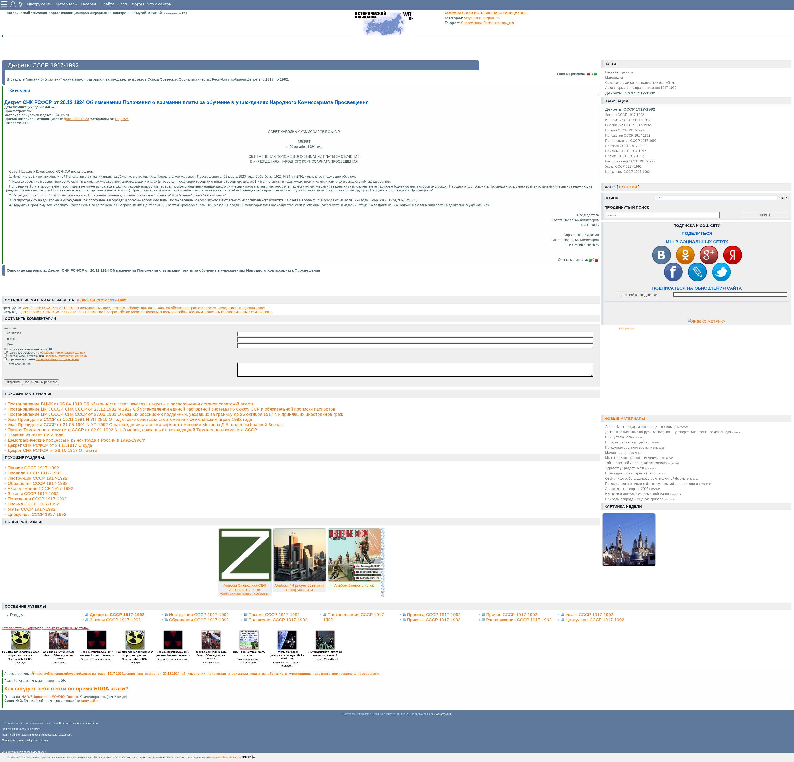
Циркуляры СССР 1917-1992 (627, 171)
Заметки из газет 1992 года (35, 434)
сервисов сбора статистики (225, 757)
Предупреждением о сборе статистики (25, 740)
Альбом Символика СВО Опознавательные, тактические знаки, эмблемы (244, 589)
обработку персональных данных (62, 352)
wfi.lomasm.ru (444, 714)
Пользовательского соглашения (57, 359)
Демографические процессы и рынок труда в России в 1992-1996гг (76, 440)
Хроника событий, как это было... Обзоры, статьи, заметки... (58, 655)
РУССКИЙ (628, 187)
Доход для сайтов (626, 329)
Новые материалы (625, 419)
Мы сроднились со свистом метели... (639, 458)
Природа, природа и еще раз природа (640, 499)
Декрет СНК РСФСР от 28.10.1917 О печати (52, 450)
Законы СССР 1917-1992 (624, 115)
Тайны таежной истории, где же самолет (642, 463)
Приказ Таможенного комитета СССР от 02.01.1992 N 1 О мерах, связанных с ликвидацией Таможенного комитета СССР (132, 429)
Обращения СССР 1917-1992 (628, 125)
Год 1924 (122, 119)
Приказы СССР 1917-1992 (625, 151)
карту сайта (89, 700)
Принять (247, 756)
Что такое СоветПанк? (325, 659)
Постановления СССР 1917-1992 (631, 140)
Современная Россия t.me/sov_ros (487, 23)
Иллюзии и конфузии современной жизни (643, 494)
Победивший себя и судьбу (632, 442)
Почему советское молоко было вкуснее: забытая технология (658, 483)
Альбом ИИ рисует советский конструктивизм (299, 587)
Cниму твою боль (624, 437)
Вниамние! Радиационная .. (96, 659)
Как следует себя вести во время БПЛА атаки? (66, 689)
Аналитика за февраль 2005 (632, 489)
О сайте (106, 4)
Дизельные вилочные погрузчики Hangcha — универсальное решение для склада (674, 432)
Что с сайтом (159, 4)
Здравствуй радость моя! (630, 468)
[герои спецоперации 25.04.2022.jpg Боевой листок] (354, 580)
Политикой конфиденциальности (21, 728)
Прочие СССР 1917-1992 (624, 156)
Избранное (490, 18)
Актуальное (473, 18)
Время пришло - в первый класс (636, 473)
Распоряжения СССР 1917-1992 (630, 161)
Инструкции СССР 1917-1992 (628, 120)
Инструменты (40, 4)
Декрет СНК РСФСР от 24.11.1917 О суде (50, 445)
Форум (138, 4)
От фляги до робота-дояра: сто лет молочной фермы (651, 478)
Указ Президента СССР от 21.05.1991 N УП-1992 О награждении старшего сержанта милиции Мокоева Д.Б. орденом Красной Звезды (145, 424)
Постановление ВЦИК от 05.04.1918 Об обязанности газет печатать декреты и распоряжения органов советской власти (131, 403)
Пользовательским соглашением (78, 723)
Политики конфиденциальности (66, 355)
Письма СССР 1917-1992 (624, 130)
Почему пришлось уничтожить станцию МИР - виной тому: (287, 655)
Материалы (67, 4)
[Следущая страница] (383, 562)
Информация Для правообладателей (24, 752)
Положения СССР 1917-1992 (627, 135)
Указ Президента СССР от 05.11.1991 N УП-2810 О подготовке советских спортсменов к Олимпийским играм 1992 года (130, 419)
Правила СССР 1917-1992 (625, 146)
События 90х (59, 662)
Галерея (88, 4)
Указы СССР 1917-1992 (623, 166)
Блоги (123, 4)
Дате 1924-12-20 (76, 119)
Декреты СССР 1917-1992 (630, 109)
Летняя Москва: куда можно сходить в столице (646, 427)
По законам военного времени (634, 447)
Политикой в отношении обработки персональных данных (36, 734)
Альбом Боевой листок (354, 585)
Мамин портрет (623, 452)
